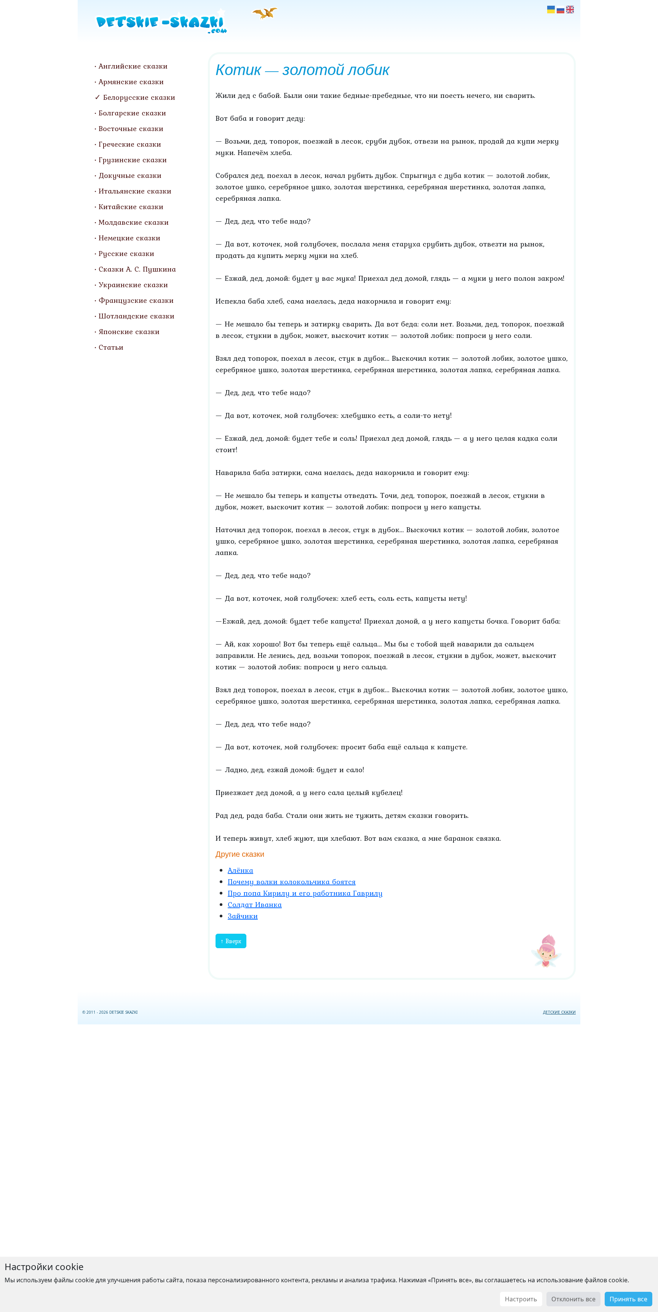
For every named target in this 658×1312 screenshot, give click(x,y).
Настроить (521, 1299)
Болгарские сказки (132, 112)
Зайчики (243, 916)
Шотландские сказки (136, 316)
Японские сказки (129, 331)
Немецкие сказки (129, 237)
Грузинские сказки (133, 159)
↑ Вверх (230, 941)
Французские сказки (136, 300)
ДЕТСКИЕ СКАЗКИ (559, 1012)
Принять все (628, 1299)
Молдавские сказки (134, 222)
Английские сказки (133, 66)
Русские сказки (126, 253)
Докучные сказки (130, 175)
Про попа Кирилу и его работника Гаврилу (305, 893)
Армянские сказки (131, 81)
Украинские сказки (133, 284)
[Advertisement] (329, 1166)
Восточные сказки (131, 128)
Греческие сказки (130, 144)
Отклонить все (573, 1299)
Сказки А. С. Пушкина (137, 269)
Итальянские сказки (135, 191)
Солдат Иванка (255, 904)
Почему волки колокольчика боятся (292, 881)
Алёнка (240, 870)
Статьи (111, 347)
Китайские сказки (131, 206)
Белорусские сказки (139, 97)
